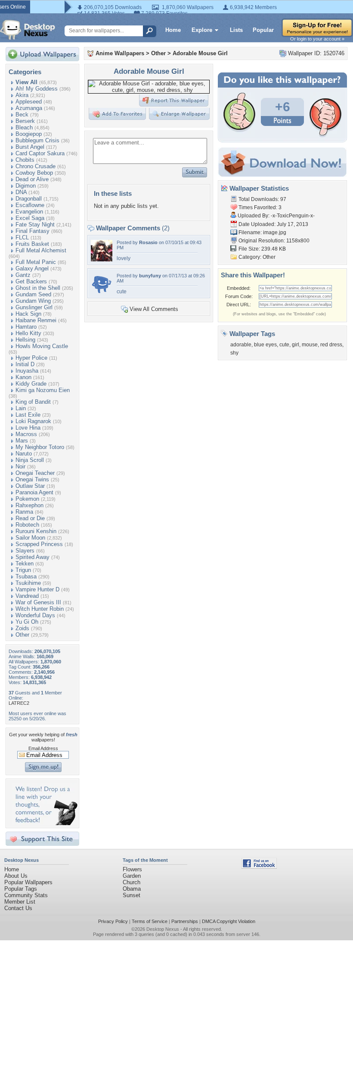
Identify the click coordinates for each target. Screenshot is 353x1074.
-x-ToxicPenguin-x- (293, 216)
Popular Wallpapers (28, 882)
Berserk (25, 121)
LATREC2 (19, 703)
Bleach (24, 127)
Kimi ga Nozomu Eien (42, 390)
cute (284, 345)
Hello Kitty (28, 333)
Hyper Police (31, 358)
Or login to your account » (317, 38)
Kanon (23, 377)
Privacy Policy (113, 921)
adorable (240, 345)
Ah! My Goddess (36, 88)
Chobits (24, 160)
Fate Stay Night (35, 224)
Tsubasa (26, 576)
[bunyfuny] (101, 292)
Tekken (24, 563)
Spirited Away (32, 557)
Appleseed (28, 101)
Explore (202, 30)
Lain (20, 408)
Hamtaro (26, 326)
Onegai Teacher (35, 473)
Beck (21, 114)
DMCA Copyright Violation (228, 921)
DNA (21, 192)
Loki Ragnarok (33, 421)
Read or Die (30, 518)
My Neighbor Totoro (39, 447)
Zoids (22, 628)
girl (295, 345)
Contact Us (18, 908)
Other (22, 634)
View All (26, 82)
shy (234, 353)
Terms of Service (149, 921)
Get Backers (31, 281)
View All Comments (154, 309)
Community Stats (26, 895)
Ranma (24, 512)
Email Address (43, 748)
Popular (263, 30)
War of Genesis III (38, 602)
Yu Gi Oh (26, 622)
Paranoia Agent (34, 492)
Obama (132, 889)
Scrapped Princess (39, 544)
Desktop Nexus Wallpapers (27, 30)
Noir (20, 466)
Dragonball (28, 198)
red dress (331, 345)
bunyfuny (150, 275)
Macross (26, 434)
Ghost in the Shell (37, 288)
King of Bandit (33, 402)
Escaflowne (29, 205)
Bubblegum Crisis (37, 140)
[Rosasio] (101, 259)
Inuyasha (26, 370)
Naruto (23, 453)
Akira (21, 95)
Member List (19, 901)
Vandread (27, 596)
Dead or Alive (32, 179)
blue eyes (265, 345)
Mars (21, 440)
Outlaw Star (30, 486)
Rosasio (148, 242)
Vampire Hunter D (37, 589)
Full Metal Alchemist (40, 250)
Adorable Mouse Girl (200, 53)
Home (173, 30)
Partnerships (184, 921)
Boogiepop (28, 134)
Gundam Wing (33, 301)
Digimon (25, 185)
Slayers (24, 550)
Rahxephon (29, 505)
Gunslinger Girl (34, 307)
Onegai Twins (32, 479)
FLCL (22, 237)
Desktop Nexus (162, 929)
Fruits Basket (32, 244)
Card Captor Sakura (40, 153)
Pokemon (27, 499)
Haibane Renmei (35, 320)
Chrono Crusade (35, 166)
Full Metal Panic (35, 262)
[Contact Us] (44, 823)
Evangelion (29, 211)
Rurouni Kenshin (35, 531)
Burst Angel (29, 147)
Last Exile (27, 414)
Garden (132, 876)
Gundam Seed (33, 294)
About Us (16, 876)
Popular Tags (20, 889)
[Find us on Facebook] (259, 867)
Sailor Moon (30, 537)
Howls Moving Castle (41, 346)
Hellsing (25, 339)
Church (131, 882)
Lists (236, 30)
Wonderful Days (35, 615)
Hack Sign (28, 314)
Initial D (24, 364)
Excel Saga (29, 218)
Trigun (23, 570)
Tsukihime (28, 583)
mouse (310, 345)
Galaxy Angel (32, 268)
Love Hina (27, 427)
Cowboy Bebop (34, 173)
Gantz (23, 275)
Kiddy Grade (30, 383)
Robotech (27, 524)
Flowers (132, 869)
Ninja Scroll (29, 460)
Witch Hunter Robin (39, 609)
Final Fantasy (32, 231)
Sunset (131, 895)
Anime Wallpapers (120, 53)
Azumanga (28, 108)
